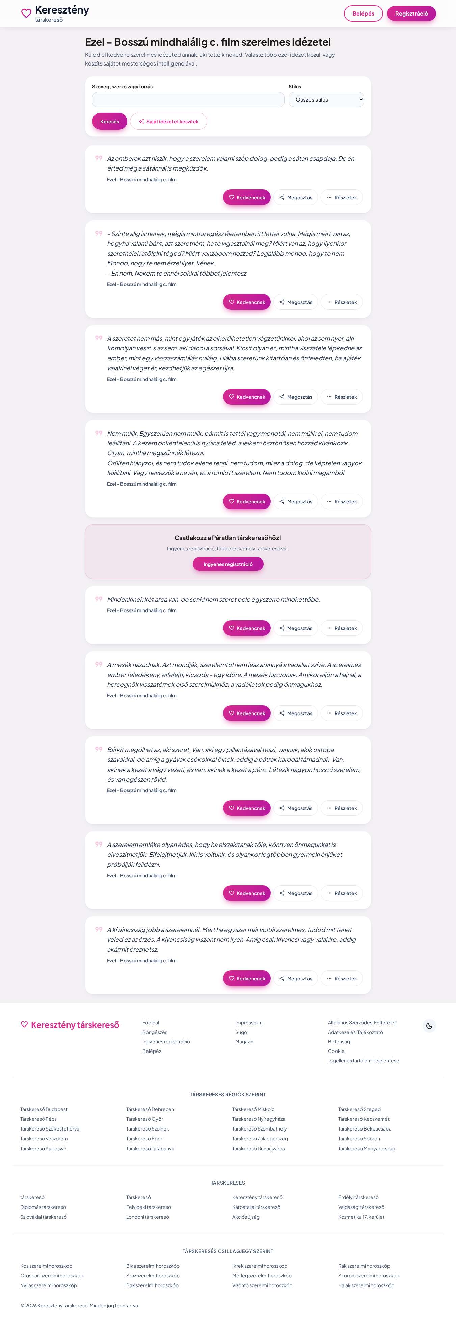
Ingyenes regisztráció (228, 564)
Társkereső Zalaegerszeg (260, 1138)
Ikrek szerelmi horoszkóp (259, 1266)
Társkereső (138, 1197)
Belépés (363, 13)
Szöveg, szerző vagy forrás (122, 86)
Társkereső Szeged (359, 1109)
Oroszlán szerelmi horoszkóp (51, 1275)
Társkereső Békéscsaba (365, 1128)
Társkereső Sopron (359, 1138)
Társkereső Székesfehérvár (50, 1128)
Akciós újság (246, 1217)
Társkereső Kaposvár (43, 1148)
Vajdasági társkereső (361, 1207)
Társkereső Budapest (44, 1109)
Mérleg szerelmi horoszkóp (262, 1275)
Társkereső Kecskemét (364, 1119)
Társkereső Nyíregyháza (258, 1119)
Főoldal (150, 1022)
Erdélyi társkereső (358, 1197)
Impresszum (249, 1022)
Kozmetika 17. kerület (361, 1217)
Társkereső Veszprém (44, 1138)
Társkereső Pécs (38, 1119)
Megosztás (295, 197)
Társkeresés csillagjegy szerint (228, 1251)
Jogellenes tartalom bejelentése (363, 1060)
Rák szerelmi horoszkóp (364, 1266)
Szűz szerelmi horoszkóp (153, 1275)
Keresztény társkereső (257, 1197)
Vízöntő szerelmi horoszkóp (262, 1285)
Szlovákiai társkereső (43, 1217)
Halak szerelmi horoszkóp (366, 1285)
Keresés (109, 121)
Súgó (241, 1032)
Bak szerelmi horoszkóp (152, 1285)
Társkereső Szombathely (259, 1128)
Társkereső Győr (144, 1119)
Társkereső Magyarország (366, 1148)
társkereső (32, 1197)
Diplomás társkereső (43, 1207)
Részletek (341, 197)
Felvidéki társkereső (148, 1207)
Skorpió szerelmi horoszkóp (368, 1275)
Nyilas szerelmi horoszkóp (48, 1285)
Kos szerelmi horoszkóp (46, 1266)
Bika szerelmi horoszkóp (153, 1266)
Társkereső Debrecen (150, 1109)
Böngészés (154, 1032)
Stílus (295, 86)
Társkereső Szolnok (147, 1128)
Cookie (336, 1051)
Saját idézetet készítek (168, 121)
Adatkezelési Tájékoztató (355, 1032)
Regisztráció (411, 13)
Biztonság (339, 1041)
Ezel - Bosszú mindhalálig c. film (142, 179)
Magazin (244, 1041)
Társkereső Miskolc (253, 1109)
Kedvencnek (247, 197)
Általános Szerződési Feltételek (362, 1022)
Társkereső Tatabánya (150, 1148)
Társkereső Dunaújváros (258, 1148)
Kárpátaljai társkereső (256, 1207)
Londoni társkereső (147, 1217)
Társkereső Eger (144, 1138)
